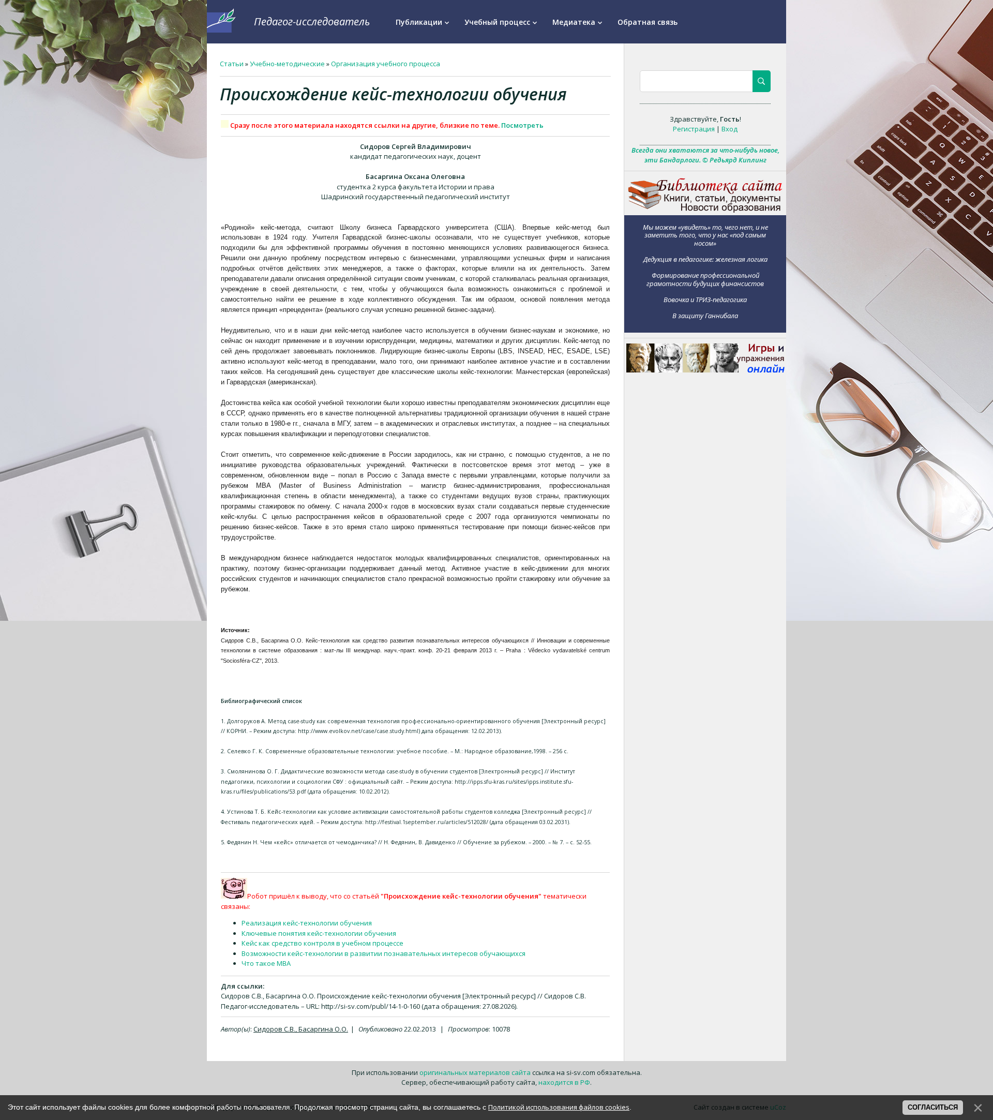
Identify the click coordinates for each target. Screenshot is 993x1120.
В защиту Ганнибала (705, 315)
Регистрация (694, 128)
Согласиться (933, 1107)
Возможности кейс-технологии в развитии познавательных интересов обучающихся (383, 953)
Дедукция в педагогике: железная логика (705, 259)
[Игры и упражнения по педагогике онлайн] (705, 370)
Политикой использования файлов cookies (558, 1107)
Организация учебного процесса (385, 63)
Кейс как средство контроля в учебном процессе (322, 943)
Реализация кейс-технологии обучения (307, 923)
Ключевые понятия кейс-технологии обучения (319, 933)
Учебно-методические (287, 63)
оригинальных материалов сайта (475, 1072)
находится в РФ (564, 1082)
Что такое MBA (266, 963)
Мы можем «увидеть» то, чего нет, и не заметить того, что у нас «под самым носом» (705, 234)
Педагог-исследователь (312, 21)
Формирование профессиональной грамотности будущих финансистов (705, 279)
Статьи (232, 63)
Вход (729, 128)
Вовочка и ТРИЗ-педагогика (705, 299)
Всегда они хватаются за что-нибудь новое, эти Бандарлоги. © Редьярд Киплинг (705, 155)
